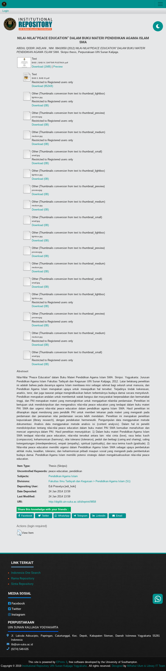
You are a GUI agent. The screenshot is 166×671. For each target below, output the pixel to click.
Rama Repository (22, 578)
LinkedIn (100, 515)
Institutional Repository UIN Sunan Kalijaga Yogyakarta (54, 665)
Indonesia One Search (25, 573)
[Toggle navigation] (160, 4)
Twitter (45, 515)
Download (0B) (40, 105)
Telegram (82, 515)
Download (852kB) (42, 86)
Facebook (26, 515)
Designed (117, 665)
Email (118, 515)
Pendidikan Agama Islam (63, 476)
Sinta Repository (22, 584)
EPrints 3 (61, 662)
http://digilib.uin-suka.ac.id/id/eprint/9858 (72, 501)
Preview (58, 66)
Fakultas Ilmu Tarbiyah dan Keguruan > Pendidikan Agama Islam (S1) (89, 481)
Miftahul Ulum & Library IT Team (146, 665)
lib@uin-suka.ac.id (22, 644)
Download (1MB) (41, 66)
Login (5, 10)
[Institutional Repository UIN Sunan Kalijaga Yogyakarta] (28, 23)
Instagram (18, 614)
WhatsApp (63, 515)
